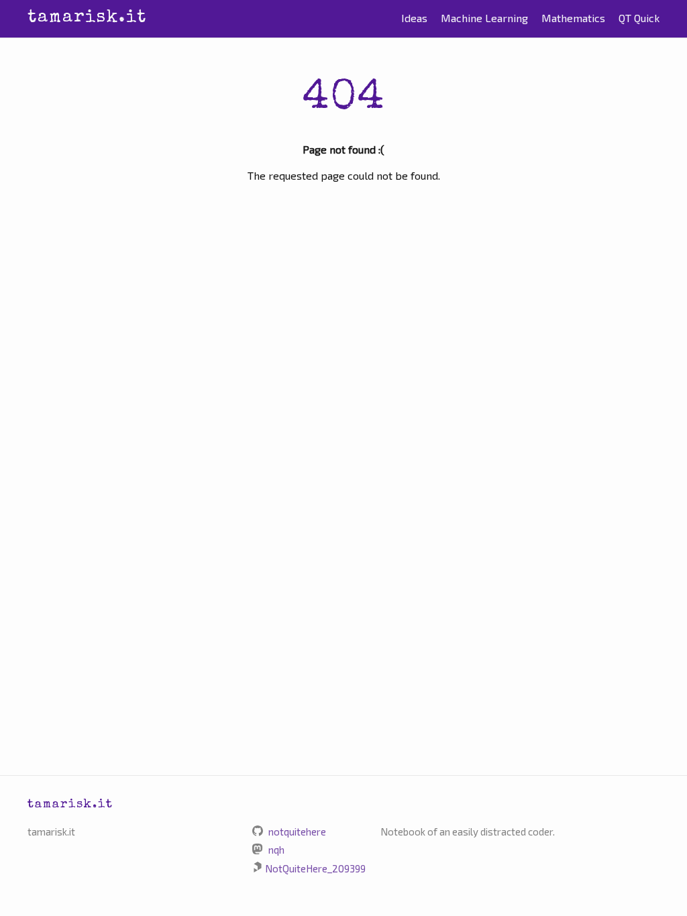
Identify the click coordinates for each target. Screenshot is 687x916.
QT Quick (639, 17)
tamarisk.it (87, 18)
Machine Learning (484, 17)
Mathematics (573, 17)
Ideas (414, 17)
